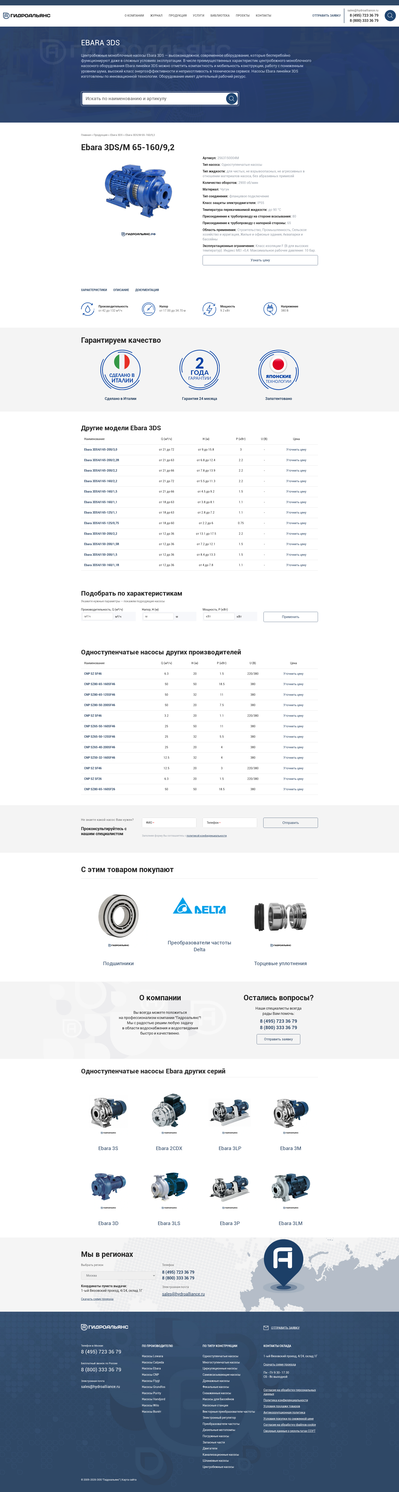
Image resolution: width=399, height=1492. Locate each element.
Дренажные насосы (216, 1381)
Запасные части (214, 1442)
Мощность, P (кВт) (215, 609)
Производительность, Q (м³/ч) (102, 609)
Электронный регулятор (219, 1417)
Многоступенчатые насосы (221, 1362)
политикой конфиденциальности (207, 835)
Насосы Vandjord (153, 1399)
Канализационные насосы (221, 1454)
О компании (134, 15)
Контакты (263, 15)
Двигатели (210, 1448)
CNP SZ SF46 (93, 673)
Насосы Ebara (151, 1368)
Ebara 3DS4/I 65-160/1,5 (100, 491)
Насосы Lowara (152, 1356)
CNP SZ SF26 (93, 778)
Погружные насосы (216, 1436)
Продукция (178, 15)
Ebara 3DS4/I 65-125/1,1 (100, 512)
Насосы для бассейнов (218, 1399)
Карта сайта (129, 1479)
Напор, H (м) (150, 609)
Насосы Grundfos (153, 1387)
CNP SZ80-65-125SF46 (99, 694)
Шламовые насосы (216, 1460)
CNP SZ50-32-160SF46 (99, 757)
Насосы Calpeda (153, 1362)
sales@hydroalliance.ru (362, 10)
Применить (290, 617)
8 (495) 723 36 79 (364, 15)
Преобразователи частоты (221, 1424)
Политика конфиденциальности (286, 1400)
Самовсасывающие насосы (221, 1374)
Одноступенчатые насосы (220, 1356)
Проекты (243, 15)
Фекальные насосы (216, 1387)
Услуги (198, 15)
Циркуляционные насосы (220, 1368)
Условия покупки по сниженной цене (289, 1418)
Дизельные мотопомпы (219, 1430)
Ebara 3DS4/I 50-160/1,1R (101, 565)
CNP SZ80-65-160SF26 (99, 789)
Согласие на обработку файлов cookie (290, 1424)
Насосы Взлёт (151, 1411)
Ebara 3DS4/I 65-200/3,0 (100, 449)
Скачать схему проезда (97, 1299)
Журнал (156, 15)
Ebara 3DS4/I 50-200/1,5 (100, 554)
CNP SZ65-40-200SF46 (99, 747)
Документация (147, 290)
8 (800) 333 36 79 (364, 20)
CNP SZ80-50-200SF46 (99, 705)
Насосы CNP (150, 1374)
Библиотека (220, 15)
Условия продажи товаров (282, 1406)
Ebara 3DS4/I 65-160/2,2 (100, 481)
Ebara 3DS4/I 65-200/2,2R (101, 460)
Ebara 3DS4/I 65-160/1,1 (100, 502)
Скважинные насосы (217, 1393)
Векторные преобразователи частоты (229, 1411)
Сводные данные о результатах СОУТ (289, 1431)
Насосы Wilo (150, 1405)
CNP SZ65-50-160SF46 (99, 726)
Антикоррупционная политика (284, 1412)
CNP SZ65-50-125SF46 (99, 736)
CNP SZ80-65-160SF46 (99, 684)
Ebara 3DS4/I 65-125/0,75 (101, 523)
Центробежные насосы (218, 1467)
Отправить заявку (326, 15)
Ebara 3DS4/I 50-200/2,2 (100, 533)
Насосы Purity (151, 1393)
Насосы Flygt (151, 1381)
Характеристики (94, 290)
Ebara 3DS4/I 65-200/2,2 (100, 470)
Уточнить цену (296, 449)
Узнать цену (260, 260)
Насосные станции (215, 1405)
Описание (121, 290)
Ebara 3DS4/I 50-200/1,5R (101, 544)
